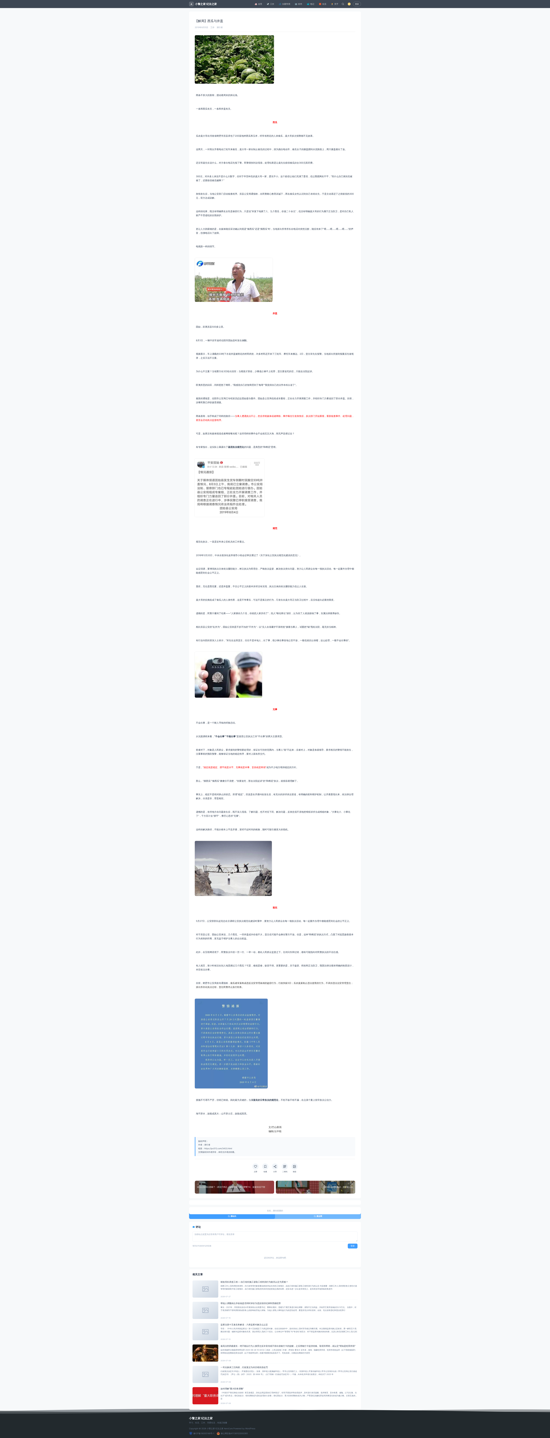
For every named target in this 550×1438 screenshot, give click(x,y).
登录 (357, 4)
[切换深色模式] (349, 4)
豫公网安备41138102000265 (234, 1433)
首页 (260, 4)
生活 (324, 4)
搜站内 (233, 1216)
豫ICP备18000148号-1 (203, 1433)
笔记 (312, 4)
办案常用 (286, 4)
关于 (336, 4)
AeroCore (228, 1428)
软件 (300, 4)
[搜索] (342, 4)
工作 (272, 4)
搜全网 (319, 1216)
